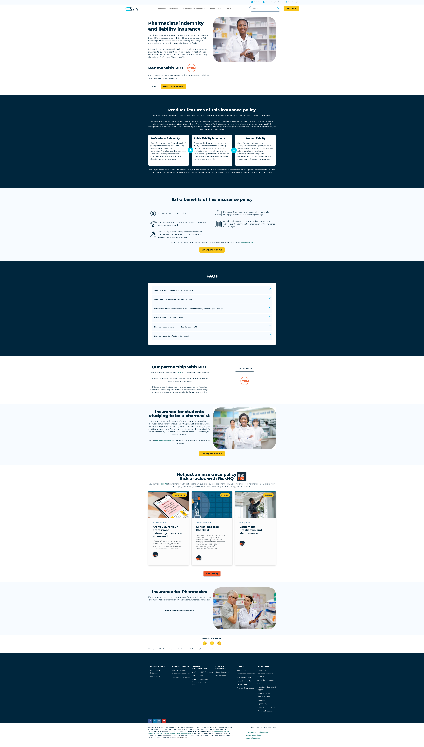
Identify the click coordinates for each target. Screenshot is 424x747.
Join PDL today (244, 369)
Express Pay (262, 704)
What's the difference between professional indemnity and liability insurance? (188, 309)
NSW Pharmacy (206, 672)
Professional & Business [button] (167, 9)
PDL (179, 372)
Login (153, 86)
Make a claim (242, 670)
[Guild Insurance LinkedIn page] (155, 721)
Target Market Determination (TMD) (178, 733)
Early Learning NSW (195, 682)
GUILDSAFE (205, 679)
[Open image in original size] (131, 9)
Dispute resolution (264, 697)
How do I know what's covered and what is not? (175, 327)
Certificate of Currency (266, 707)
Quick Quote (155, 676)
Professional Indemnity (180, 674)
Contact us (261, 670)
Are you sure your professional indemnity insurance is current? (167, 531)
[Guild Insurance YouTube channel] (164, 721)
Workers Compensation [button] (194, 9)
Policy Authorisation (265, 711)
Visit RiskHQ (212, 574)
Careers (260, 684)
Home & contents (222, 672)
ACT (193, 672)
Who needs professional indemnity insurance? (174, 299)
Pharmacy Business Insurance (179, 611)
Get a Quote (291, 8)
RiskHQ (163, 484)
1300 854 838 (246, 242)
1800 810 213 (182, 737)
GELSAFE (204, 683)
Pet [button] (219, 9)
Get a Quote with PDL (173, 86)
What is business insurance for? (168, 318)
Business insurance (179, 670)
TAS (193, 676)
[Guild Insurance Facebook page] (150, 721)
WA (201, 676)
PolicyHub (261, 700)
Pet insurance (220, 676)
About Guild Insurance (265, 680)
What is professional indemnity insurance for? (174, 290)
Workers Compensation (181, 677)
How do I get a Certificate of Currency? (171, 336)
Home (212, 9)
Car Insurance (242, 684)
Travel (228, 9)
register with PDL (163, 440)
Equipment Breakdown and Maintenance (250, 530)
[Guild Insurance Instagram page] (159, 721)
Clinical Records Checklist (207, 528)
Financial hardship (264, 693)
